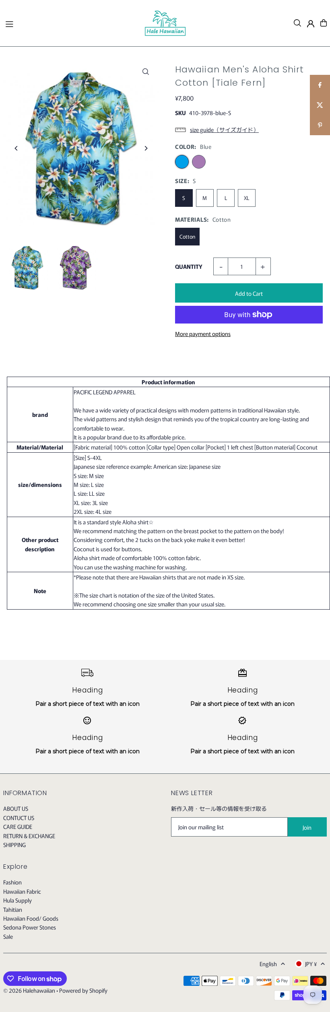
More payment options (203, 334)
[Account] (310, 23)
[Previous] (16, 148)
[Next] (146, 148)
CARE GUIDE (17, 826)
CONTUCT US (18, 818)
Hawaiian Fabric (22, 891)
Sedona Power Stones (29, 927)
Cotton (187, 236)
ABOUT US (15, 808)
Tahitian (12, 909)
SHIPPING (14, 845)
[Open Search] (297, 23)
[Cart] (323, 23)
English (268, 964)
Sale (8, 936)
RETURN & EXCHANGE (29, 836)
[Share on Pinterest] (320, 125)
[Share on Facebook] (320, 85)
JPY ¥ (311, 964)
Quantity (188, 266)
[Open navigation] (70, 22)
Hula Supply (17, 900)
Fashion (12, 882)
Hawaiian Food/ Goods (30, 918)
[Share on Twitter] (320, 105)
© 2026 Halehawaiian (29, 990)
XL (246, 198)
